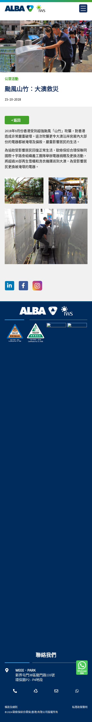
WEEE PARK (25, 670)
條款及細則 (11, 707)
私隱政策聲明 (80, 707)
